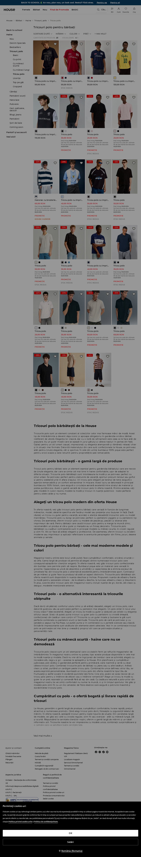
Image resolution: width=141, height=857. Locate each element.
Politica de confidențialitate (46, 821)
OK (70, 833)
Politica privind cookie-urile (20, 821)
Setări (70, 842)
